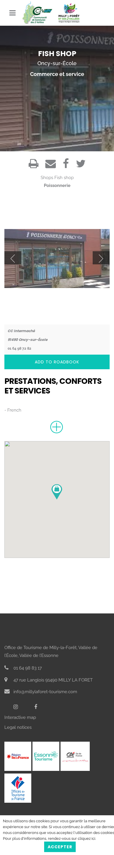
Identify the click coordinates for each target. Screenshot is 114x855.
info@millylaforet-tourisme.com (44, 691)
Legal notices (18, 727)
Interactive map (20, 717)
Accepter (60, 847)
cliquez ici (86, 838)
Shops (47, 177)
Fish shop (64, 177)
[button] (57, 492)
